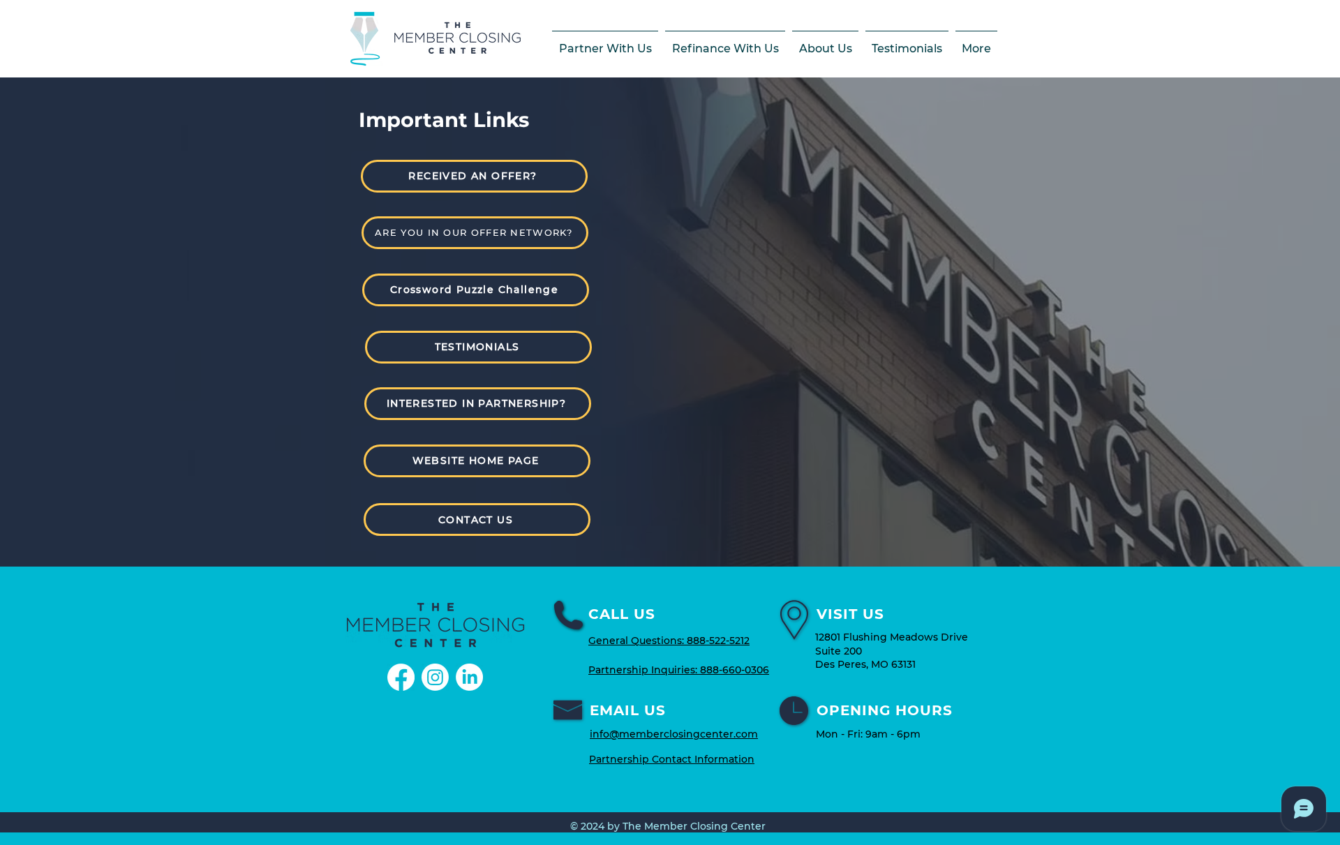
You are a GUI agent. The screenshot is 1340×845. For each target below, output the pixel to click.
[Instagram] (435, 677)
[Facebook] (401, 677)
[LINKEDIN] (469, 677)
